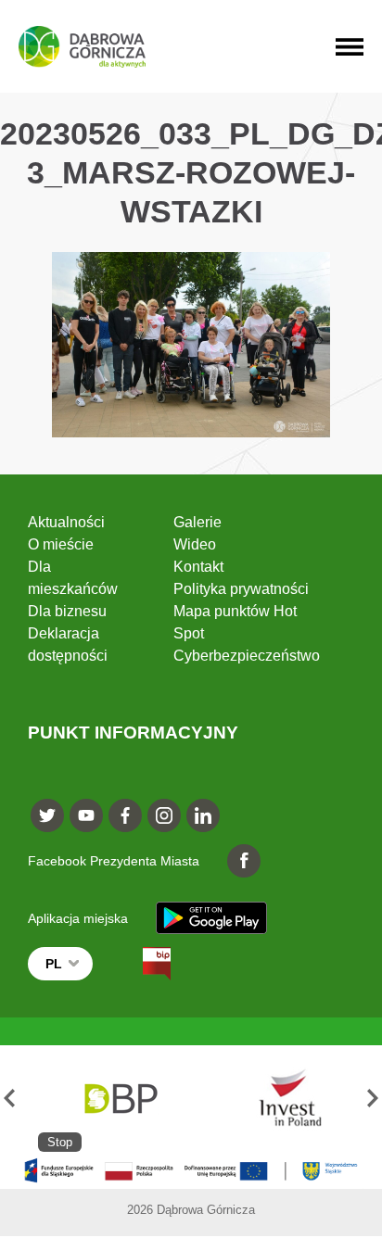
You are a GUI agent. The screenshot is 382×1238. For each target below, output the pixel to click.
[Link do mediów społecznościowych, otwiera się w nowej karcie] (47, 815)
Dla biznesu (67, 611)
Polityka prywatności (241, 589)
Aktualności (66, 522)
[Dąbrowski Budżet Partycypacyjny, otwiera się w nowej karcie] (119, 1098)
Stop (59, 1142)
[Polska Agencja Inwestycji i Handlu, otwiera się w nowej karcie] (281, 1098)
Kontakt (198, 567)
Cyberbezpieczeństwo (246, 655)
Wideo (194, 544)
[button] (9, 1098)
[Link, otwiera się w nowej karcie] (140, 963)
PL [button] (53, 963)
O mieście (61, 544)
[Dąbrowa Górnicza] (82, 47)
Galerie (197, 522)
